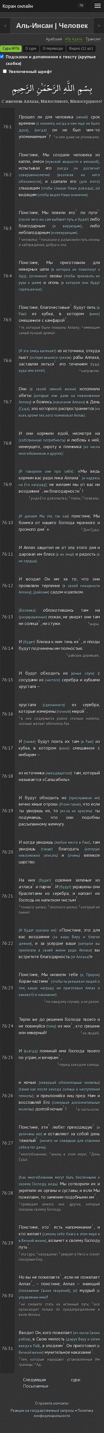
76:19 (7, 810)
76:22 (7, 943)
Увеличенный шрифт (30, 71)
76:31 (7, 1348)
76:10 (7, 522)
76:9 (7, 484)
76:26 (7, 1095)
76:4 (7, 276)
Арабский (54, 39)
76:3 (7, 228)
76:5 (7, 319)
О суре (30, 48)
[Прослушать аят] (101, 111)
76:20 (7, 852)
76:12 (7, 585)
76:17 (7, 748)
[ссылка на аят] (12, 111)
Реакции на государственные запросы (43, 1410)
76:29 (7, 1243)
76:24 (7, 1026)
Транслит (93, 39)
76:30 (7, 1295)
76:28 (7, 1193)
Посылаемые (36, 1386)
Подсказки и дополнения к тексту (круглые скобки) (51, 60)
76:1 (7, 126)
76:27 (7, 1143)
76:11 (7, 554)
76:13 (7, 617)
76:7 (7, 402)
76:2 (7, 174)
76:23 (7, 988)
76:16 (7, 714)
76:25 (7, 1057)
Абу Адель (74, 39)
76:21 (7, 896)
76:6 (7, 360)
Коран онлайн (17, 5)
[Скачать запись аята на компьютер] (100, 142)
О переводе (53, 48)
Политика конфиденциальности (63, 1413)
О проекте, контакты (51, 1403)
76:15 (7, 680)
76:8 (7, 443)
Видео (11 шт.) (81, 48)
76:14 (7, 648)
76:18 (7, 776)
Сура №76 (11, 48)
